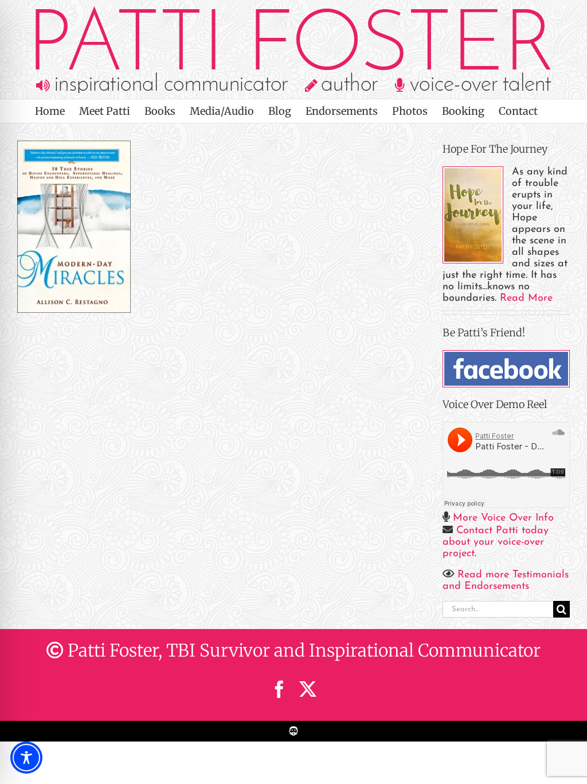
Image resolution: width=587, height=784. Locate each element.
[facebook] (279, 689)
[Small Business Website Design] (293, 727)
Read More (526, 298)
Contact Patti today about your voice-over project (496, 542)
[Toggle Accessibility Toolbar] (26, 758)
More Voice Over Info (503, 518)
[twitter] (307, 689)
